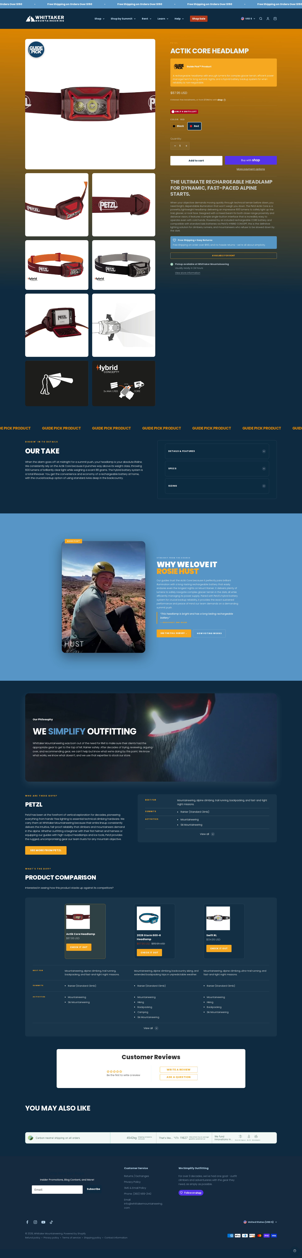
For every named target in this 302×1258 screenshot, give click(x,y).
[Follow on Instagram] (35, 1222)
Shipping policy (92, 1237)
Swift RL (211, 935)
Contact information (115, 1237)
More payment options (251, 169)
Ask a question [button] (179, 1077)
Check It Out (79, 947)
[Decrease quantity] (174, 146)
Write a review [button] (179, 1069)
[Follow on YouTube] (43, 1222)
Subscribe (93, 1189)
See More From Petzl (46, 850)
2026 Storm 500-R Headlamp (149, 937)
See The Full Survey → (173, 633)
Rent (145, 18)
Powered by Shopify (75, 1233)
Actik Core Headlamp (80, 934)
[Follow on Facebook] (27, 1222)
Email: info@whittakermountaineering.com (143, 1204)
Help (178, 18)
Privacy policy (51, 1237)
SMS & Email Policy (135, 1188)
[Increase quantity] (185, 146)
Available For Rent (223, 255)
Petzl (174, 43)
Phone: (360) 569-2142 (137, 1194)
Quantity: (176, 138)
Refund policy (32, 1237)
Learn (161, 18)
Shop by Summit (121, 18)
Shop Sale (198, 18)
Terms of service (71, 1237)
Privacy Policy (132, 1182)
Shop (98, 18)
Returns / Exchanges (136, 1176)
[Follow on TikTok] (51, 1222)
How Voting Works (209, 633)
